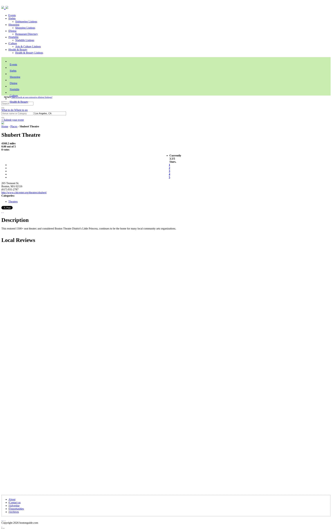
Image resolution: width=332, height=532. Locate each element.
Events (12, 15)
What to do (7, 110)
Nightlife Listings (24, 40)
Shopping (14, 24)
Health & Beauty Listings (29, 52)
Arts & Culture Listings (28, 46)
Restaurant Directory (26, 34)
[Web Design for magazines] (1, 525)
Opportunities (16, 508)
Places (13, 126)
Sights (12, 18)
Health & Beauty (18, 49)
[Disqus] (166, 293)
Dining (12, 30)
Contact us (15, 502)
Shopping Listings (25, 27)
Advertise (14, 505)
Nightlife (14, 37)
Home (4, 126)
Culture (13, 43)
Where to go (21, 110)
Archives (14, 511)
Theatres (13, 201)
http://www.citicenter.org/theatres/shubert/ (24, 192)
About (11, 499)
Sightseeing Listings (26, 21)
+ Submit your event (12, 119)
